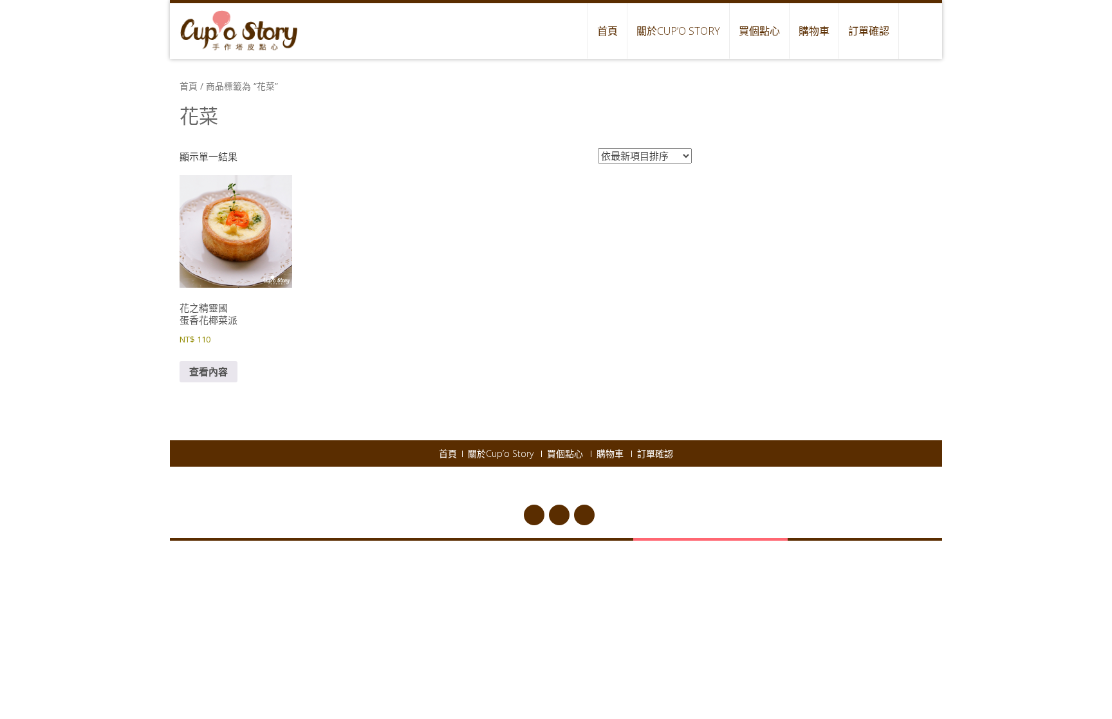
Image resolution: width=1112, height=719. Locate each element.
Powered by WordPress (566, 486)
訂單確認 (868, 31)
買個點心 (759, 31)
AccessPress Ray (685, 486)
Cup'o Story (492, 486)
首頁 (607, 31)
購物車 (814, 31)
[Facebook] (534, 515)
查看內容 (208, 371)
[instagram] (584, 515)
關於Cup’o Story (678, 31)
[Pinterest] (559, 515)
